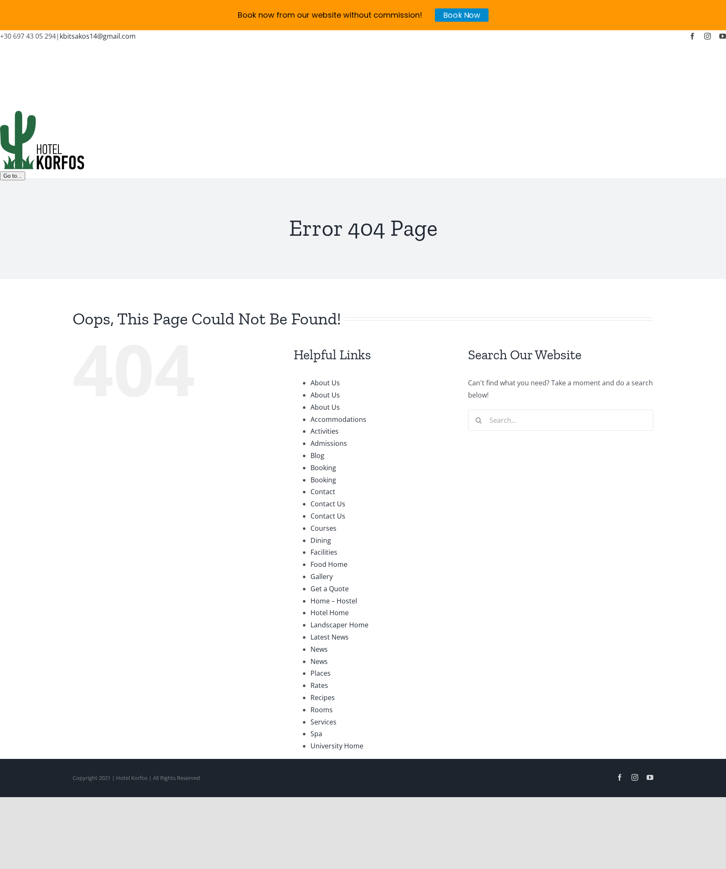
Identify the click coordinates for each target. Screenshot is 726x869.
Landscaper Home (339, 624)
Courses (323, 528)
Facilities (323, 552)
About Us (325, 382)
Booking (323, 467)
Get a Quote (329, 588)
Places (320, 673)
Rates (319, 685)
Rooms (321, 709)
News (319, 649)
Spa (316, 733)
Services (323, 722)
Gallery (321, 576)
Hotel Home (329, 612)
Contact (322, 491)
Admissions (328, 443)
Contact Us (327, 503)
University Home (336, 745)
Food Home (328, 564)
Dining (320, 540)
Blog (317, 455)
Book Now (461, 15)
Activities (324, 431)
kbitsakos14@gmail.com (98, 36)
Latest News (329, 637)
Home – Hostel (333, 601)
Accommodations (338, 419)
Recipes (322, 697)
